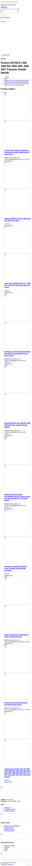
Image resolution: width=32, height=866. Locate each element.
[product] (17, 189)
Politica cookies (8, 827)
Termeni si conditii (9, 845)
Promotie (3, 58)
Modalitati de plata (9, 829)
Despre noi (7, 807)
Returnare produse (9, 811)
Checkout (10, 864)
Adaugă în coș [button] (8, 161)
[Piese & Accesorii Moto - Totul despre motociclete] (8, 4)
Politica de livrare (9, 830)
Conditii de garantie (9, 809)
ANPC (6, 849)
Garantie (6, 847)
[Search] (18, 10)
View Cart (3, 864)
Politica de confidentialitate (11, 826)
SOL (5, 850)
